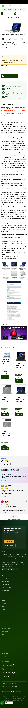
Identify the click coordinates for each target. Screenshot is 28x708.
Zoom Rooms (5, 623)
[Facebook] (5, 569)
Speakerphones (5, 581)
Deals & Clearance (6, 590)
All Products (4, 576)
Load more (14, 516)
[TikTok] (14, 569)
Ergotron (4, 612)
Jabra (3, 606)
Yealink (3, 598)
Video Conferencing (6, 578)
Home (2, 17)
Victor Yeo (7, 501)
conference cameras (15, 564)
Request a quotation (9, 545)
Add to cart (5, 377)
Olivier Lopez (8, 485)
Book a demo (10, 541)
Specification (4, 65)
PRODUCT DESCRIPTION (7, 104)
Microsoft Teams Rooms (7, 620)
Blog (3, 645)
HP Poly (3, 601)
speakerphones (5, 564)
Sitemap (4, 656)
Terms (7, 686)
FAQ (2, 642)
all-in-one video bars (11, 562)
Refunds (11, 686)
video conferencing (21, 554)
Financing (4, 634)
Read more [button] (3, 480)
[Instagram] (8, 569)
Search (3, 648)
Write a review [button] (6, 464)
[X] (17, 569)
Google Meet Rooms (6, 626)
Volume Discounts (6, 631)
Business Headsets (6, 584)
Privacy (3, 686)
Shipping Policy (5, 650)
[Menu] (25, 5)
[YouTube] (11, 569)
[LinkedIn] (3, 569)
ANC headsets (20, 562)
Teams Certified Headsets (8, 587)
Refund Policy (5, 653)
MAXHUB (4, 603)
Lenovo (3, 609)
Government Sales (6, 628)
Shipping (3, 52)
